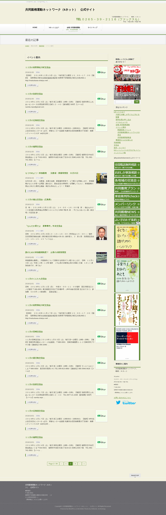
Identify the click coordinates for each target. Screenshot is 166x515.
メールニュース (122, 122)
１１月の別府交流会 (34, 384)
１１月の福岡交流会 (34, 437)
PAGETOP (135, 475)
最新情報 (41, 46)
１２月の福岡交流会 (34, 147)
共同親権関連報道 (124, 137)
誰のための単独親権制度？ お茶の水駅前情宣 (45, 252)
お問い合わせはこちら (122, 398)
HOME (27, 46)
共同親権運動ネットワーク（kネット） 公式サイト (60, 9)
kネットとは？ (119, 112)
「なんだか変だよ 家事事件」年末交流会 (43, 226)
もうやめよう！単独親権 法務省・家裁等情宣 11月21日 (51, 173)
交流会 (38, 72)
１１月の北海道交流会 (35, 411)
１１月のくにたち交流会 (36, 279)
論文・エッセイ (120, 148)
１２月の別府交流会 (34, 94)
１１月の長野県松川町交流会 (38, 305)
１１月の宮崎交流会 (34, 332)
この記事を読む (31, 85)
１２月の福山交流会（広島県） (38, 199)
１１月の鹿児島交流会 (35, 358)
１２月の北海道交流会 (35, 120)
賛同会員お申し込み (123, 120)
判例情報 (117, 143)
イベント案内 (39, 178)
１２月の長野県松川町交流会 (38, 67)
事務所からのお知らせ (124, 140)
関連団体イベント (124, 130)
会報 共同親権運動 (123, 125)
